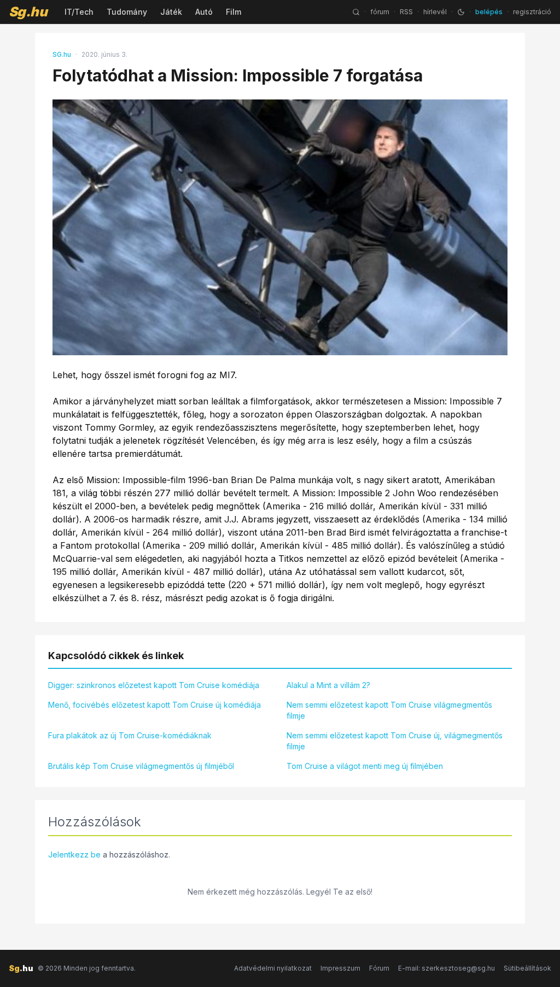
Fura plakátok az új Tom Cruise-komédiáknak (130, 735)
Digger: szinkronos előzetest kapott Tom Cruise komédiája (153, 685)
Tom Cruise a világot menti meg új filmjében (365, 766)
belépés (489, 12)
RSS (406, 12)
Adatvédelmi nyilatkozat (273, 968)
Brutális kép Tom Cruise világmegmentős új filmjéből (141, 766)
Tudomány (127, 11)
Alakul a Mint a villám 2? (328, 685)
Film (233, 11)
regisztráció (532, 12)
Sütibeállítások (527, 968)
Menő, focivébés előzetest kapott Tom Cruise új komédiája (154, 704)
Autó (204, 11)
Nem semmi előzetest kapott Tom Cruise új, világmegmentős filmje (395, 741)
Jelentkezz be (74, 854)
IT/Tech (79, 11)
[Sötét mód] (461, 12)
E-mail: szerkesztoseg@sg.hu (446, 968)
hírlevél (435, 12)
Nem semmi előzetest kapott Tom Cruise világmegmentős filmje (389, 710)
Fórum (379, 968)
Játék (171, 11)
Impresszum (340, 968)
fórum (379, 12)
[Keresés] (356, 12)
